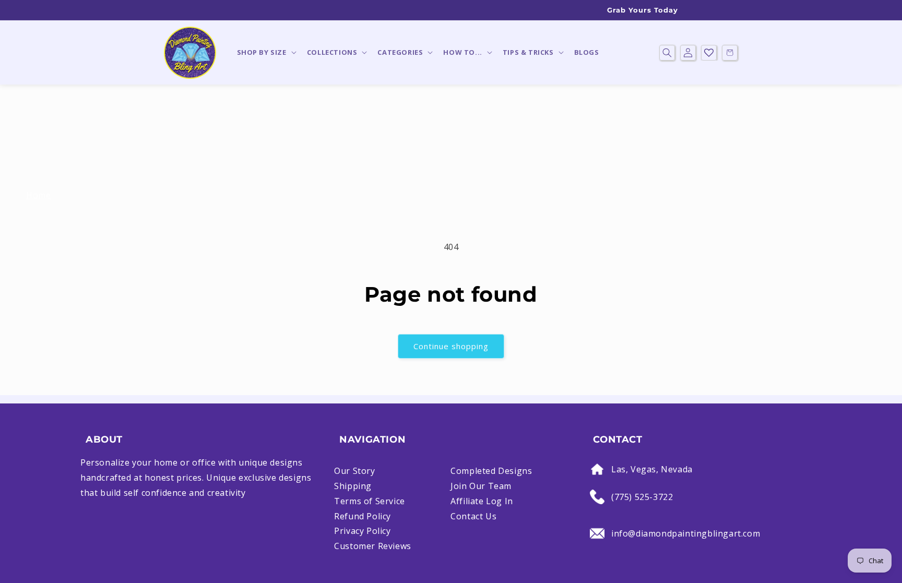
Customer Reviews (372, 546)
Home (38, 195)
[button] (266, 52)
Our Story (354, 471)
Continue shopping (451, 346)
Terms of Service (369, 501)
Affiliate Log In (481, 501)
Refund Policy (362, 516)
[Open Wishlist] (708, 53)
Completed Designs (491, 471)
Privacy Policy (362, 531)
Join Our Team (481, 486)
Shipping (353, 486)
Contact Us (473, 516)
